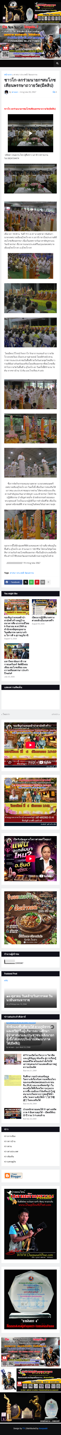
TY (23, 1428)
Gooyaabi (43, 1428)
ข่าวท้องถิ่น (9, 1156)
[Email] (42, 582)
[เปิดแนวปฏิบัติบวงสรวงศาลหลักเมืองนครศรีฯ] (44, 607)
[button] (57, 63)
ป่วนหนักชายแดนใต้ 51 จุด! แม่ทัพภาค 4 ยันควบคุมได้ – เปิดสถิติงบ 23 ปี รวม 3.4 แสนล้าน (39, 1112)
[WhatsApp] (31, 582)
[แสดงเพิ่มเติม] (48, 582)
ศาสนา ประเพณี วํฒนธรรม (25, 75)
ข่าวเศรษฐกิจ (10, 1162)
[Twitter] (25, 582)
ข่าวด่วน (8, 1146)
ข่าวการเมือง (9, 1136)
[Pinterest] (37, 582)
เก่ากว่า (55, 714)
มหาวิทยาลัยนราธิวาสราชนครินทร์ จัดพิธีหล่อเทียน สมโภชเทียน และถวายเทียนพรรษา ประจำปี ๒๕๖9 (16, 667)
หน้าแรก (8, 75)
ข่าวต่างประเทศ (11, 1151)
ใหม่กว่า (6, 714)
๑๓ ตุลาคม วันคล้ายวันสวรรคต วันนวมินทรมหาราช (29, 998)
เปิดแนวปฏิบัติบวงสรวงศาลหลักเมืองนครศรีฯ (43, 619)
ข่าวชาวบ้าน (9, 1141)
